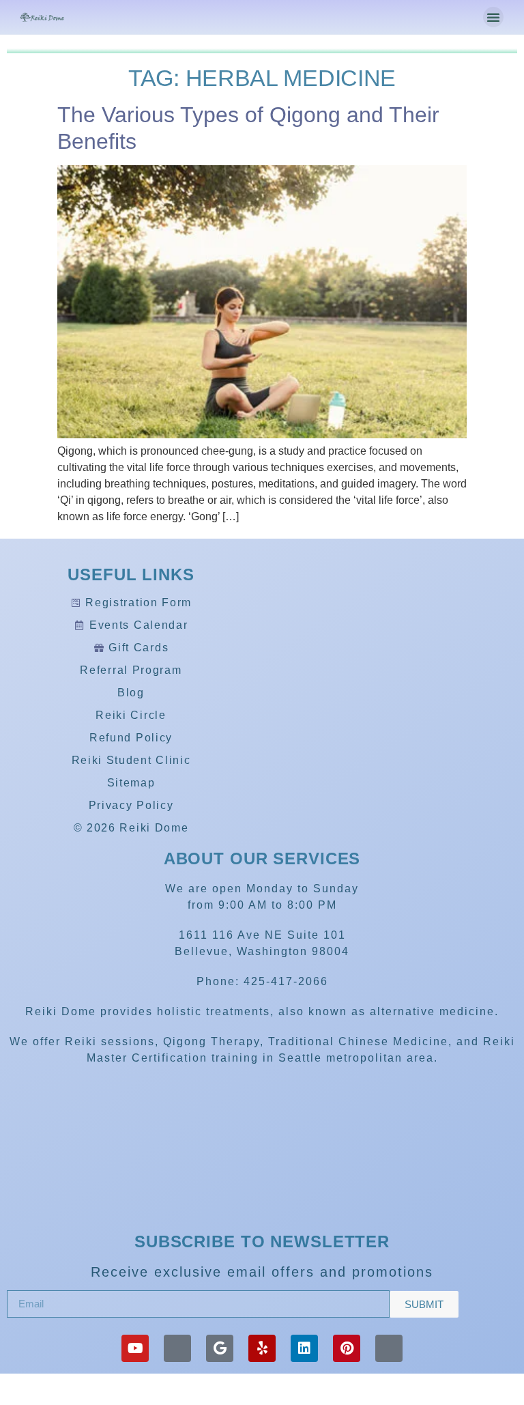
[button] (493, 17)
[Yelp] (262, 1348)
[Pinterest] (346, 1348)
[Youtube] (135, 1348)
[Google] (219, 1348)
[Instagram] (389, 1348)
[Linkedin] (304, 1348)
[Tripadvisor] (177, 1348)
